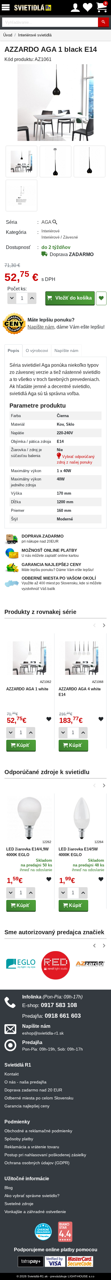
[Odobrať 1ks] (11, 298)
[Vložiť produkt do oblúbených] (48, 719)
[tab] (13, 350)
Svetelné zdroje (18, 1203)
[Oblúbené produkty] (87, 7)
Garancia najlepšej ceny (26, 1106)
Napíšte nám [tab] (66, 350)
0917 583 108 (49, 1005)
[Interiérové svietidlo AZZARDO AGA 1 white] (29, 659)
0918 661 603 (51, 1015)
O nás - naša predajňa (25, 1082)
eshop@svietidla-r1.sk (43, 1033)
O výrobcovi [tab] (37, 350)
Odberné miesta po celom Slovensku (38, 1098)
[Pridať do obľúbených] (101, 298)
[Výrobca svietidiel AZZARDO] (90, 964)
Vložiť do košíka (73, 297)
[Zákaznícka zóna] (75, 7)
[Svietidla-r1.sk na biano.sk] (65, 1231)
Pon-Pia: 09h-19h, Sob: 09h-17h (52, 1049)
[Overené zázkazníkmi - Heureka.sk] (43, 1231)
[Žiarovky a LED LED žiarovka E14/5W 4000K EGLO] (82, 819)
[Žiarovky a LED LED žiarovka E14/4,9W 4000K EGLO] (29, 819)
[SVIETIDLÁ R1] (33, 8)
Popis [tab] (13, 350)
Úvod (7, 35)
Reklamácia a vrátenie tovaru (31, 1146)
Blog (8, 1187)
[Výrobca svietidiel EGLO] (20, 963)
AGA (46, 222)
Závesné (70, 237)
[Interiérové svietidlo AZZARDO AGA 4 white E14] (82, 659)
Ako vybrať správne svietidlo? (31, 1195)
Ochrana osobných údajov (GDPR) (37, 1162)
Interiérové (50, 231)
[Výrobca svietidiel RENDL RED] (55, 965)
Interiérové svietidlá (35, 35)
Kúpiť (22, 745)
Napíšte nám (41, 326)
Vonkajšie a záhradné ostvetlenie (35, 1211)
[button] (95, 625)
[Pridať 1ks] (32, 298)
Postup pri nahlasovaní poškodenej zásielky (45, 1154)
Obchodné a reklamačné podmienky (38, 1130)
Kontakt (11, 1074)
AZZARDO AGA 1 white (27, 689)
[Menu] (6, 7)
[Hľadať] (103, 22)
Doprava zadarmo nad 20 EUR (33, 1090)
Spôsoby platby (18, 1138)
